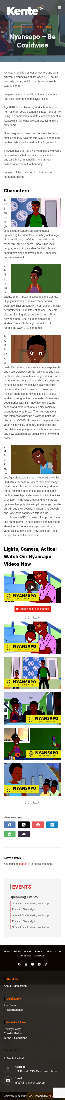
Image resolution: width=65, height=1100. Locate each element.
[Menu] (59, 7)
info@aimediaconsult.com (30, 1082)
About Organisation (15, 985)
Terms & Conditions (15, 1038)
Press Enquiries (13, 1009)
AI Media (53, 1095)
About (17, 951)
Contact (39, 956)
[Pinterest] (38, 824)
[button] (35, 617)
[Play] (32, 587)
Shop (49, 951)
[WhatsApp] (10, 834)
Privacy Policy (12, 1029)
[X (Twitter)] (24, 824)
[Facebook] (10, 824)
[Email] (24, 834)
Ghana (28, 951)
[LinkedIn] (52, 824)
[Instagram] (32, 964)
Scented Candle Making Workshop (30, 903)
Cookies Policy (13, 1033)
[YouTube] (39, 964)
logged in (24, 863)
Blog (58, 951)
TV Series (26, 956)
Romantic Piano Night (23, 909)
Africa (39, 951)
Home (7, 951)
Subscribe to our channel (34, 608)
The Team (10, 1005)
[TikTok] (46, 964)
